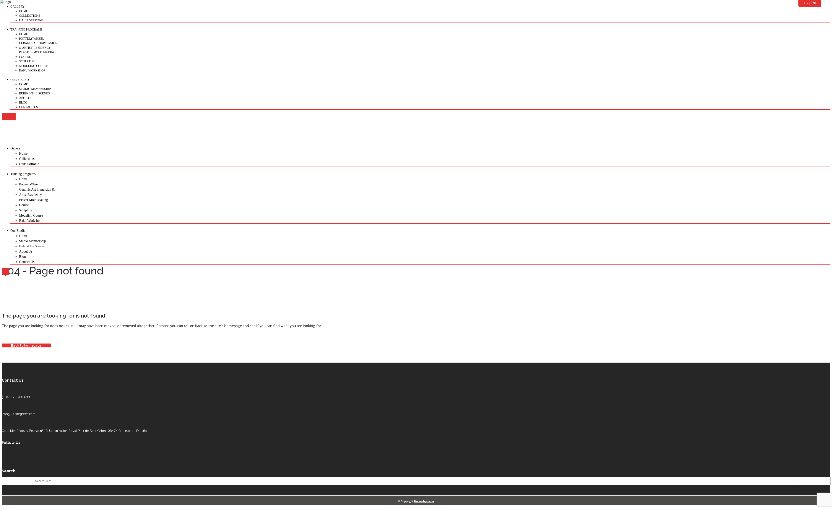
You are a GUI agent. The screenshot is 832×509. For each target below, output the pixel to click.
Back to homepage (26, 345)
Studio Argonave (424, 501)
